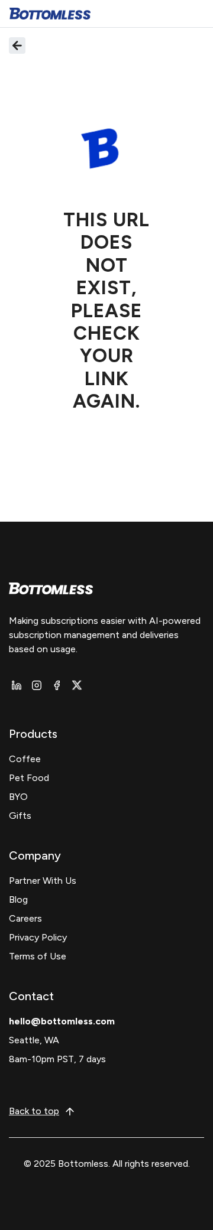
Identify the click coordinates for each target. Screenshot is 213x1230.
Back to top (34, 1111)
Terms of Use (37, 956)
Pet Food (29, 777)
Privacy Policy (38, 937)
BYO (18, 796)
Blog (18, 899)
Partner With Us (42, 880)
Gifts (20, 815)
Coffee (25, 758)
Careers (25, 918)
